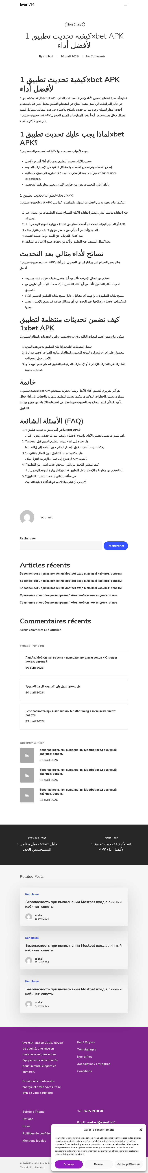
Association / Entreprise (93, 1064)
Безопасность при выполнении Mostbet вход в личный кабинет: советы (71, 573)
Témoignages (86, 1049)
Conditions (84, 1071)
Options (28, 1119)
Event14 (27, 4)
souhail (48, 56)
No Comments (95, 56)
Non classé (75, 24)
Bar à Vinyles (86, 1042)
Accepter (69, 1164)
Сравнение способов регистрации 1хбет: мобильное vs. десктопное (68, 595)
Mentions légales (34, 1140)
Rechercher (28, 538)
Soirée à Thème (34, 1111)
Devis (26, 1126)
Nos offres (84, 1056)
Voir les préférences (128, 1164)
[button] (141, 1130)
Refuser (98, 1164)
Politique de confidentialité (41, 1133)
